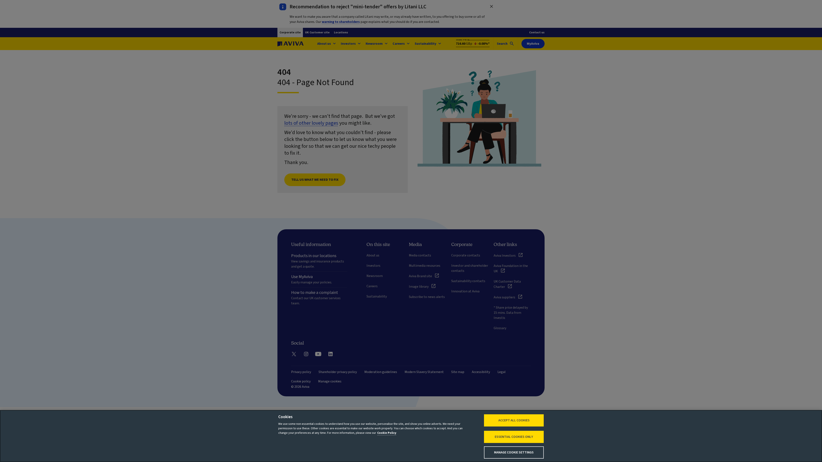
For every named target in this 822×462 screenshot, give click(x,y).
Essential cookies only (514, 436)
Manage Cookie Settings (514, 452)
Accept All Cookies (514, 420)
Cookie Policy (386, 433)
